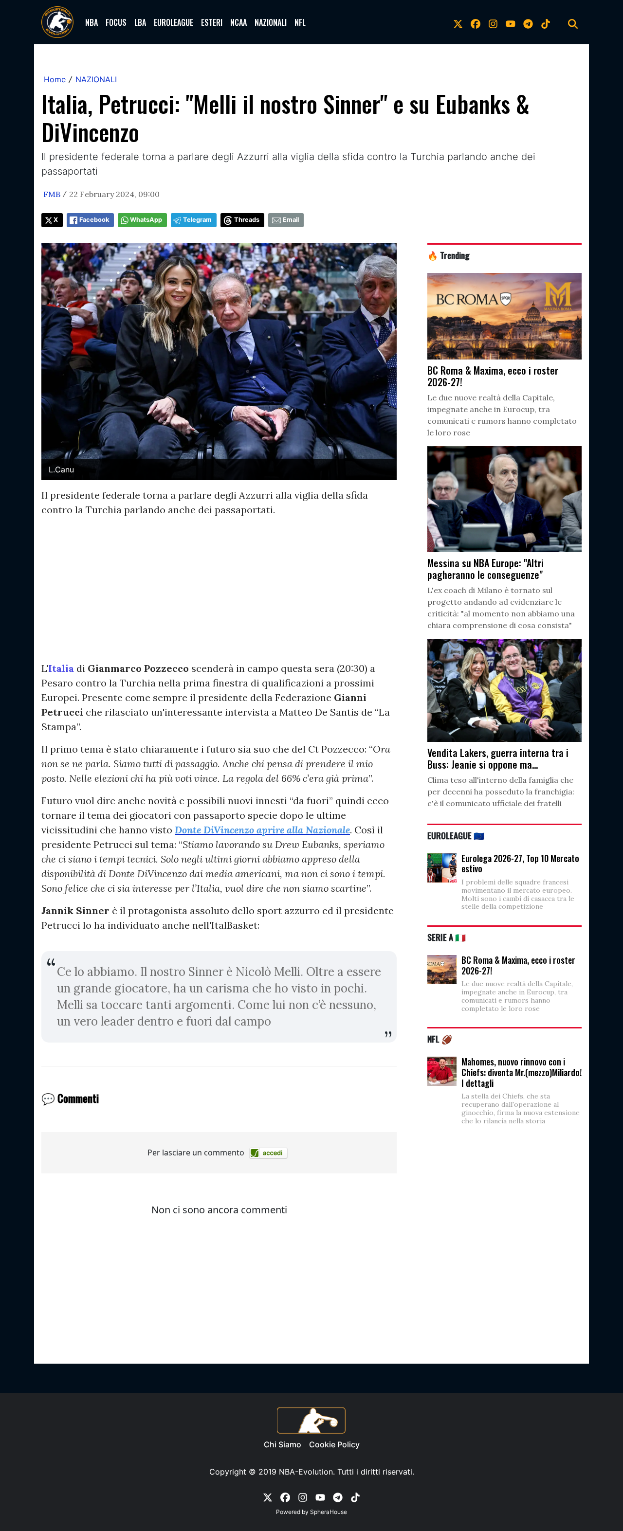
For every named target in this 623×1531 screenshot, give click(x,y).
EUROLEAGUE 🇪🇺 (455, 835)
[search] (573, 22)
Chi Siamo (282, 1444)
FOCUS (116, 22)
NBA (91, 22)
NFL (300, 22)
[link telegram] (528, 22)
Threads (246, 219)
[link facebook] (475, 22)
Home (55, 79)
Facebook (94, 219)
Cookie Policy (334, 1444)
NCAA (238, 22)
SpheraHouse (328, 1511)
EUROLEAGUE (173, 22)
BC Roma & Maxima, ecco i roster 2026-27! (518, 965)
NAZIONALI (271, 22)
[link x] (458, 22)
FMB (51, 194)
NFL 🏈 (439, 1038)
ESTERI (211, 22)
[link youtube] (510, 22)
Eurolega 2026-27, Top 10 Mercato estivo (520, 863)
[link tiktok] (545, 22)
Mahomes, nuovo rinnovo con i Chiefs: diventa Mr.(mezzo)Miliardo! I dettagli (521, 1072)
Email (291, 219)
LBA (140, 22)
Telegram (197, 219)
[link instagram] (493, 22)
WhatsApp (146, 219)
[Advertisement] (219, 593)
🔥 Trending (448, 255)
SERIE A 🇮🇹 (446, 937)
